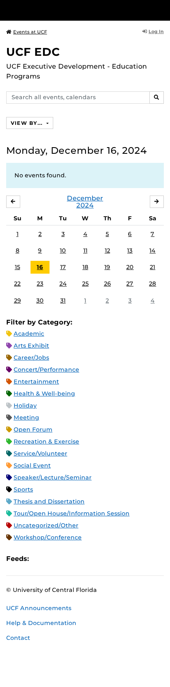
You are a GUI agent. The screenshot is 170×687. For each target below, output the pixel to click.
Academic (29, 333)
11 (85, 250)
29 (17, 300)
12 (107, 250)
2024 (85, 205)
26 (107, 283)
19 (107, 267)
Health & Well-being (44, 393)
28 (152, 283)
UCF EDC (33, 52)
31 (63, 300)
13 (129, 250)
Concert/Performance (46, 369)
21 (152, 267)
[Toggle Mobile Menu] (162, 9)
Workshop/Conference (48, 537)
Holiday (25, 405)
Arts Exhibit (31, 345)
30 (40, 300)
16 (40, 267)
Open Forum (33, 429)
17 (63, 267)
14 (152, 250)
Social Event (32, 465)
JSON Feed (96, 558)
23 (40, 283)
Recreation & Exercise (46, 441)
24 (63, 283)
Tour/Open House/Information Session (72, 513)
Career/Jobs (31, 357)
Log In (156, 31)
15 (17, 267)
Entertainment (36, 381)
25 (85, 283)
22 (17, 283)
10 (63, 250)
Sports (23, 489)
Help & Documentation (41, 623)
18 (85, 267)
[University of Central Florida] (63, 10)
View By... (28, 123)
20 (130, 267)
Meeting (26, 417)
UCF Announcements (38, 608)
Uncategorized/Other (46, 525)
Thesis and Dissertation (49, 501)
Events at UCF (30, 32)
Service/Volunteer (40, 453)
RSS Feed (68, 558)
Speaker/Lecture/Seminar (53, 477)
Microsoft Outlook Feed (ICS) (54, 558)
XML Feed (82, 558)
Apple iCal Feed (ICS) (40, 558)
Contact (18, 638)
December (85, 198)
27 (129, 283)
